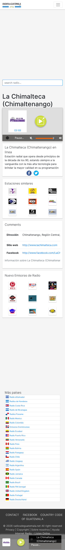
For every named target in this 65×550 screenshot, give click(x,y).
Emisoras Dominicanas (20, 427)
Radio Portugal (16, 495)
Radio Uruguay (16, 461)
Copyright (23, 529)
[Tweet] (36, 172)
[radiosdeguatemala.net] (12, 4)
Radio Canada (16, 478)
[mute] (30, 138)
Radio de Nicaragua (18, 410)
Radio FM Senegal (18, 486)
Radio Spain (15, 469)
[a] (21, 542)
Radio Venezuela (17, 440)
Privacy (10, 529)
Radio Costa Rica (17, 405)
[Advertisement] (32, 44)
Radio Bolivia (15, 448)
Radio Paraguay (17, 452)
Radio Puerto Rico (17, 435)
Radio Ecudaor (16, 431)
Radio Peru (14, 444)
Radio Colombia (17, 422)
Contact (12, 514)
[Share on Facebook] (29, 172)
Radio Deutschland (18, 499)
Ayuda (55, 529)
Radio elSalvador (17, 397)
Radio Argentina (17, 465)
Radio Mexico (16, 418)
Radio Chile (15, 457)
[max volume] (59, 138)
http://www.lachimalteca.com (39, 245)
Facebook (30, 514)
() (15, 130)
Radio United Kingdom (19, 491)
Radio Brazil (15, 482)
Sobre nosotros (40, 529)
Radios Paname (16, 414)
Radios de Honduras (18, 401)
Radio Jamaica (16, 474)
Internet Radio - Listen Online (32, 533)
